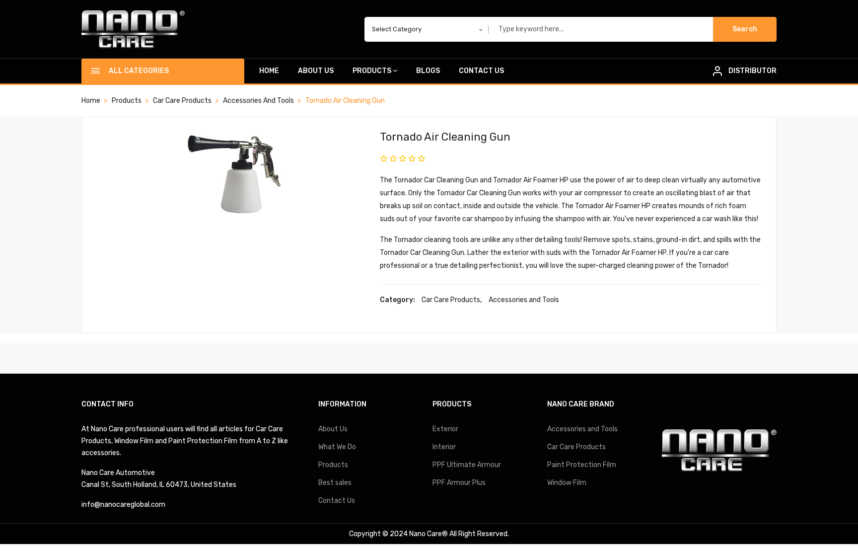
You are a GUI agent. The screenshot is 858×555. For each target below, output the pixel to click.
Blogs (428, 71)
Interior (444, 447)
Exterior (445, 429)
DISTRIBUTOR (752, 71)
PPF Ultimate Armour (466, 465)
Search (744, 29)
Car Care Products (182, 100)
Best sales (335, 482)
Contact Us (481, 71)
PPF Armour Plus (459, 482)
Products (372, 71)
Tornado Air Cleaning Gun (445, 137)
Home (269, 71)
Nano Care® (428, 534)
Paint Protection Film (581, 465)
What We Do (337, 447)
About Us (316, 71)
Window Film (566, 482)
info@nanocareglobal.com (123, 504)
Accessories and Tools (258, 100)
